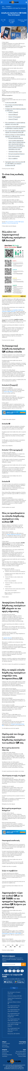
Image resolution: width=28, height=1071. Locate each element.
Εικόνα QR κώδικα (8, 391)
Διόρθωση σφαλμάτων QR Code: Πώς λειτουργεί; (14, 8)
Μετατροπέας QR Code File (14, 1033)
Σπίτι (3, 6)
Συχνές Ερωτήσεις (6, 1043)
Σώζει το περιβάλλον (13, 158)
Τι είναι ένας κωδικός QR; (11, 102)
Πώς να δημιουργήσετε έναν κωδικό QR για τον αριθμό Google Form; (14, 1015)
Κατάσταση (4, 1053)
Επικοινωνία (4, 1045)
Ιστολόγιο (8, 6)
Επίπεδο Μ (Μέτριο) (13, 114)
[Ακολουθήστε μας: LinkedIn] (6, 971)
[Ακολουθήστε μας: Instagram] (14, 971)
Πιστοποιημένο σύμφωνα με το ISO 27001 (11, 933)
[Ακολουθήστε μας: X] (22, 971)
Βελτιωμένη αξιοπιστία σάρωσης (15, 138)
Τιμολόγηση (4, 1056)
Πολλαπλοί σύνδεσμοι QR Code (14, 996)
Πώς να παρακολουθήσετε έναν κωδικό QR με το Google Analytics (14, 1024)
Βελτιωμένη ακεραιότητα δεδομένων (16, 154)
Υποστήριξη (22, 1042)
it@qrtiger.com (22, 1043)
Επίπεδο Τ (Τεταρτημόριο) (14, 117)
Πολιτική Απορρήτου (21, 1054)
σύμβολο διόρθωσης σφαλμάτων (14, 534)
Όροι (24, 1049)
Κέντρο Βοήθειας (5, 1046)
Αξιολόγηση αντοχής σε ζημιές (15, 151)
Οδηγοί (4, 1042)
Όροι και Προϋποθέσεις (21, 1051)
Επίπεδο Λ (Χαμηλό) (13, 112)
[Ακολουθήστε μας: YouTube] (10, 971)
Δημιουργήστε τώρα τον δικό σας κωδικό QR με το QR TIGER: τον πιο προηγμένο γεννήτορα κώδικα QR (15, 163)
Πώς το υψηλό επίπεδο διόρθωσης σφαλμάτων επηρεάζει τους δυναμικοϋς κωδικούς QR (15, 131)
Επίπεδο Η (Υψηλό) (13, 119)
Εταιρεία (4, 1049)
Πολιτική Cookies (22, 1056)
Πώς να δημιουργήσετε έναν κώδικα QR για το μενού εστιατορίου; (14, 1030)
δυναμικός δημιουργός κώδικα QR (13, 724)
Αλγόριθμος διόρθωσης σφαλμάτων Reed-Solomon (12, 310)
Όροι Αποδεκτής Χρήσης (20, 1053)
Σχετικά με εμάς (5, 1051)
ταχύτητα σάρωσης (7, 638)
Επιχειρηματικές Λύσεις (7, 1054)
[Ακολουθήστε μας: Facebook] (18, 971)
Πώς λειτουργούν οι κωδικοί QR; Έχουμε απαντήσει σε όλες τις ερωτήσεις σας (13, 222)
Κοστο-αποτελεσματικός (14, 156)
